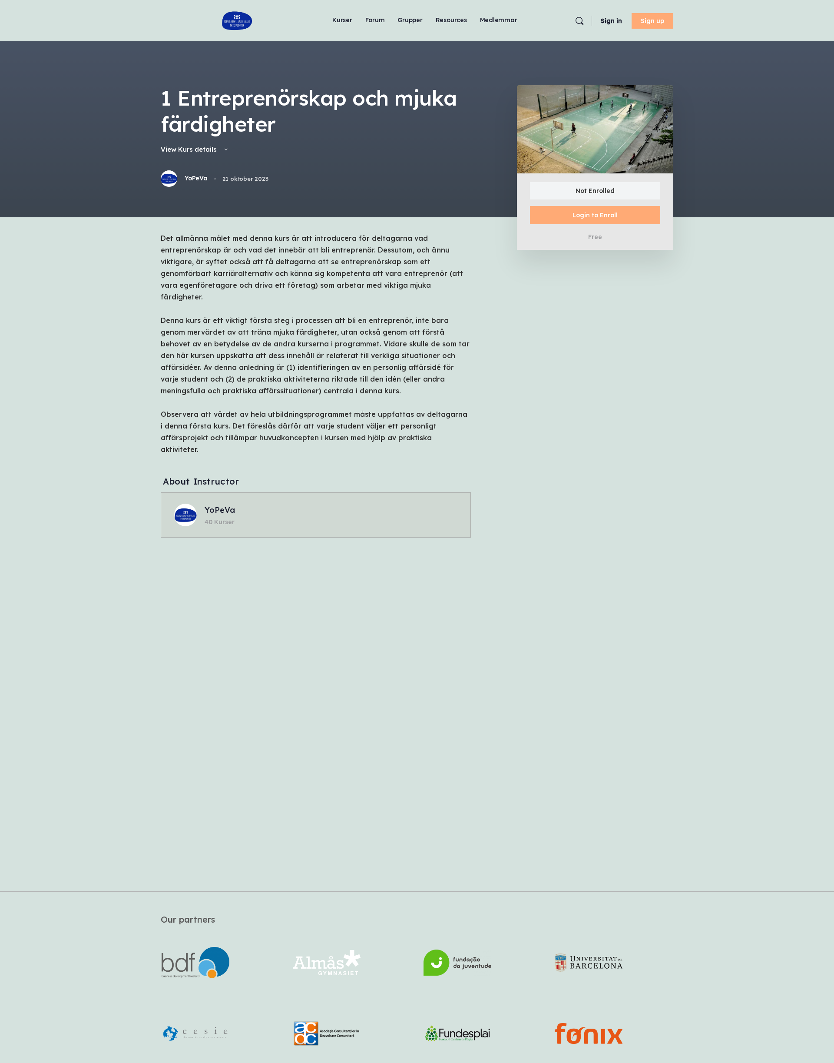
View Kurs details (189, 149)
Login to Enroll (595, 215)
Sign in (611, 21)
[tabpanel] (316, 344)
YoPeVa (220, 510)
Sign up (652, 21)
